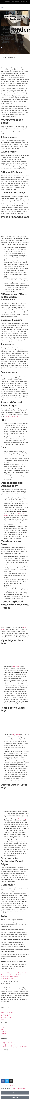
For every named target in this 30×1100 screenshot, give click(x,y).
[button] (23, 7)
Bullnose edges (22, 819)
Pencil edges (16, 734)
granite (19, 513)
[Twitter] (7, 1081)
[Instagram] (11, 1081)
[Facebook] (3, 1081)
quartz (24, 513)
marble (6, 515)
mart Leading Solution (19, 1088)
